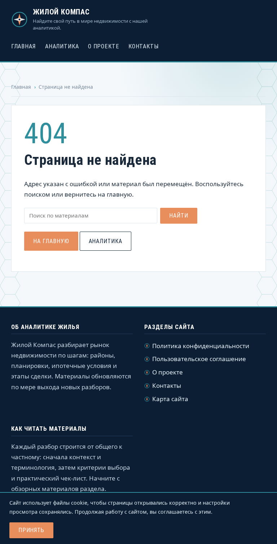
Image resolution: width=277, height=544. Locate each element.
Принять (31, 530)
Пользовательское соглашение (199, 359)
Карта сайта (170, 399)
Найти (178, 215)
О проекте (103, 46)
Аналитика (62, 46)
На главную (51, 241)
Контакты (143, 46)
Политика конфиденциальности (200, 346)
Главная (23, 46)
